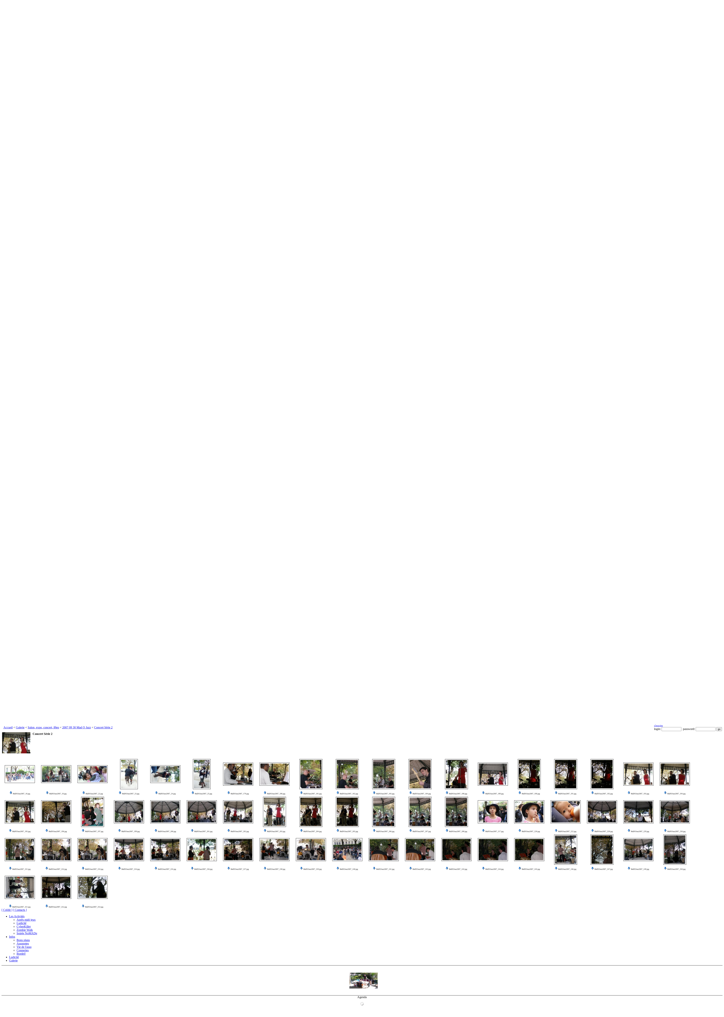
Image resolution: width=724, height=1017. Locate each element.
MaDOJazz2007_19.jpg (58, 794)
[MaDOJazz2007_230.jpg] (675, 811)
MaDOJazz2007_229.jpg (640, 831)
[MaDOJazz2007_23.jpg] (129, 774)
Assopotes (23, 943)
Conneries (23, 950)
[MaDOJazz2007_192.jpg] (602, 774)
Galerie (20, 727)
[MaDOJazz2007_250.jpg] (674, 850)
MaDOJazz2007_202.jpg (240, 831)
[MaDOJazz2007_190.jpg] (529, 774)
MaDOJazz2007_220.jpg (531, 831)
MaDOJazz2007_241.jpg (385, 869)
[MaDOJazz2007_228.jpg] (602, 811)
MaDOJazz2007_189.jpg (494, 794)
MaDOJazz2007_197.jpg (94, 831)
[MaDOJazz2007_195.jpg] (20, 811)
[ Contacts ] (20, 910)
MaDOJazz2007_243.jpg (458, 869)
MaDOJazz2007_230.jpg (676, 831)
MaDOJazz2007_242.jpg (422, 869)
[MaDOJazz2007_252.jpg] (56, 887)
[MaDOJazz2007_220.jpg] (529, 811)
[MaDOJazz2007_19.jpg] (56, 774)
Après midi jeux (26, 919)
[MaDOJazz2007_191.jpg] (565, 774)
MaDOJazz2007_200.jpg (167, 831)
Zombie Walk (25, 930)
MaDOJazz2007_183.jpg (385, 794)
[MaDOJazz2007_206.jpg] (383, 812)
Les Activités (17, 916)
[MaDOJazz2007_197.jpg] (92, 812)
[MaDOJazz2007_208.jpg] (456, 812)
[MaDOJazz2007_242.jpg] (420, 849)
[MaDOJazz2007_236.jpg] (202, 849)
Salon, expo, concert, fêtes (43, 727)
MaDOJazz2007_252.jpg (58, 907)
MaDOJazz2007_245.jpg (531, 869)
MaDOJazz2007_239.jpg (312, 869)
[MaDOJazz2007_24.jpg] (165, 774)
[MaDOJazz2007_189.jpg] (493, 774)
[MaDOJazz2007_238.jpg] (274, 849)
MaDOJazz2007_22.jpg (94, 794)
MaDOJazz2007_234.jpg (130, 869)
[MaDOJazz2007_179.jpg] (238, 774)
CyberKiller (24, 926)
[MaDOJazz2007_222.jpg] (566, 811)
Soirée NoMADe (27, 933)
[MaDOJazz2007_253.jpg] (92, 887)
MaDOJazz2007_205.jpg (349, 831)
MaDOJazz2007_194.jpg (676, 794)
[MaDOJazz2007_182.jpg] (347, 774)
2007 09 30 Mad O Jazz (76, 727)
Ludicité (21, 923)
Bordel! (21, 953)
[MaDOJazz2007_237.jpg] (238, 849)
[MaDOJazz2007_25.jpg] (202, 774)
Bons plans (23, 940)
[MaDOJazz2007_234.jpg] (129, 849)
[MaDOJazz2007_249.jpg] (638, 849)
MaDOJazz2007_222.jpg (567, 831)
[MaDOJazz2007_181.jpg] (310, 774)
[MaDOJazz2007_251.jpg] (20, 887)
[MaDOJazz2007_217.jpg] (493, 811)
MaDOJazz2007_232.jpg (58, 869)
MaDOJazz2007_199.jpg (130, 831)
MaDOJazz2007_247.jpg (603, 869)
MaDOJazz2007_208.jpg (458, 831)
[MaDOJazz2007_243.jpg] (456, 849)
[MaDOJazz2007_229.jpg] (638, 811)
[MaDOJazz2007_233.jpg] (92, 849)
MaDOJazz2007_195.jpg (21, 831)
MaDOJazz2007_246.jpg (567, 869)
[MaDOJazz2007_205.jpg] (347, 812)
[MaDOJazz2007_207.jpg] (420, 812)
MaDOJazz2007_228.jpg (603, 831)
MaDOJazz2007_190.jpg (531, 794)
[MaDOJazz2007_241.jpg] (384, 849)
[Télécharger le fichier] (10, 794)
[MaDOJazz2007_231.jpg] (20, 849)
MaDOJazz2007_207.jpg (422, 831)
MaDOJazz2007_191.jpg (567, 794)
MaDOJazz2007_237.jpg (240, 869)
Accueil (8, 727)
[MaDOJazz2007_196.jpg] (56, 811)
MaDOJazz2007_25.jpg (203, 794)
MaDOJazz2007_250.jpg (676, 869)
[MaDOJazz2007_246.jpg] (565, 850)
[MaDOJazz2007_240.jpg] (347, 849)
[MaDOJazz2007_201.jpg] (202, 811)
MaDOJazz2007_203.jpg (276, 831)
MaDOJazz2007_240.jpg (349, 869)
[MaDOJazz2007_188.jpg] (456, 774)
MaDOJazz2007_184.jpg (422, 794)
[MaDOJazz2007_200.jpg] (165, 811)
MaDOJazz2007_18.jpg (21, 794)
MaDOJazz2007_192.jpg (603, 794)
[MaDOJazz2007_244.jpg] (493, 849)
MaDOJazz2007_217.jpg (494, 831)
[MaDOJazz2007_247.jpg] (602, 850)
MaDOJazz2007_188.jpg (458, 794)
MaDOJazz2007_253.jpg (94, 907)
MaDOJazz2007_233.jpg (94, 869)
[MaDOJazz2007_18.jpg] (20, 774)
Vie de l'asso (24, 946)
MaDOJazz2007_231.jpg (21, 869)
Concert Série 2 (103, 727)
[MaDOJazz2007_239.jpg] (311, 849)
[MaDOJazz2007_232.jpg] (56, 849)
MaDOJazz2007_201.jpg (203, 831)
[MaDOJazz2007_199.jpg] (129, 811)
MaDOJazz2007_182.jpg (349, 794)
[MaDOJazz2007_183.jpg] (383, 774)
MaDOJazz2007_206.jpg (385, 831)
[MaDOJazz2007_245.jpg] (529, 849)
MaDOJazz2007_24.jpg (167, 794)
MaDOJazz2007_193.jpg (640, 794)
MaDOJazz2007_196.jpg (58, 831)
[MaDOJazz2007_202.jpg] (238, 811)
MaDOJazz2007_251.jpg (21, 907)
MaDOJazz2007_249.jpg (640, 869)
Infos (12, 936)
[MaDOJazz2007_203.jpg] (274, 812)
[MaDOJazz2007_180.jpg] (274, 774)
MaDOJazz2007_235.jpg (167, 869)
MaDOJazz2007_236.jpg (203, 869)
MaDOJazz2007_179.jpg (240, 794)
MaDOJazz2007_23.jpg (130, 794)
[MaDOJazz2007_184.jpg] (420, 774)
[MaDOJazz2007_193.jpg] (638, 774)
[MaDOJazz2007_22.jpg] (92, 774)
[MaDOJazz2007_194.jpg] (675, 774)
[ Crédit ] (7, 910)
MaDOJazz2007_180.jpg (276, 794)
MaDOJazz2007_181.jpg (312, 794)
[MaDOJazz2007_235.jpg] (165, 849)
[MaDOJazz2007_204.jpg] (310, 812)
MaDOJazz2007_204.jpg (312, 831)
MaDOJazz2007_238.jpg (276, 869)
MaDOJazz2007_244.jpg (494, 869)
